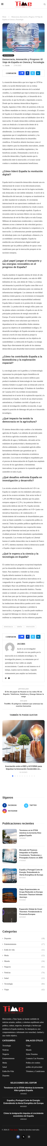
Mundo (24, 961)
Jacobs (7, 65)
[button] (4, 748)
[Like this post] (22, 73)
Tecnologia (6, 1046)
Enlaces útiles (34, 1041)
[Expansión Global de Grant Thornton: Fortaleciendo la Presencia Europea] (9, 915)
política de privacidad (34, 1067)
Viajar (24, 990)
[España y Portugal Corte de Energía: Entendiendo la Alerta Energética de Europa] (9, 875)
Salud (24, 978)
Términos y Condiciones (35, 1071)
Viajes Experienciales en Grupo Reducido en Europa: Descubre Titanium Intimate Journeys (31, 893)
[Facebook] (18, 1137)
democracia (8, 626)
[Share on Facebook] (27, 73)
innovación (30, 626)
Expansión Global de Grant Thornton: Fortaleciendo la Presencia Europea (30, 911)
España (19, 626)
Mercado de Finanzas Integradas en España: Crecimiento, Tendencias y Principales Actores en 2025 (31, 854)
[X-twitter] (23, 1137)
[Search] (44, 4)
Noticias (24, 973)
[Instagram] (29, 1137)
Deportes (24, 938)
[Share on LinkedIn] (38, 73)
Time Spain (14, 1130)
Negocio (24, 967)
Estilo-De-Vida (8, 1071)
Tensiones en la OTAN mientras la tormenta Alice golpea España (30, 832)
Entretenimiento (24, 944)
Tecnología (24, 984)
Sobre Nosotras (32, 1054)
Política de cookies (33, 1063)
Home (4, 17)
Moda (24, 955)
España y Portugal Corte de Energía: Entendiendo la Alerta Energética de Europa (31, 872)
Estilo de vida (24, 950)
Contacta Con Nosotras (35, 1058)
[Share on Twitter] (32, 73)
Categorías (8, 1041)
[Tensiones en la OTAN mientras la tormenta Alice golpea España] (9, 836)
